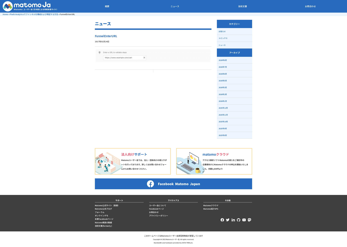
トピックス (223, 38)
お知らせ (222, 31)
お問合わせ (310, 6)
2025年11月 (223, 114)
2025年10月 (223, 121)
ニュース (175, 6)
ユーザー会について (157, 205)
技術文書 (242, 6)
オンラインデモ (101, 215)
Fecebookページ (156, 208)
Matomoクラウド (211, 205)
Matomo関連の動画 (103, 222)
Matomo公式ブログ (103, 208)
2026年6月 (223, 74)
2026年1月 (223, 101)
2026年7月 (223, 67)
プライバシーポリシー (158, 215)
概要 (107, 6)
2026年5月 (223, 80)
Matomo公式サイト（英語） (107, 205)
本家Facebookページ (104, 219)
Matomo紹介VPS (210, 208)
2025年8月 (223, 135)
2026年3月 (223, 87)
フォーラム (99, 212)
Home (5, 14)
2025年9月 (223, 128)
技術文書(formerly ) (103, 225)
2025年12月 (223, 108)
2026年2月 (223, 94)
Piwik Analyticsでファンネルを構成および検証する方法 (34, 14)
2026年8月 (223, 60)
